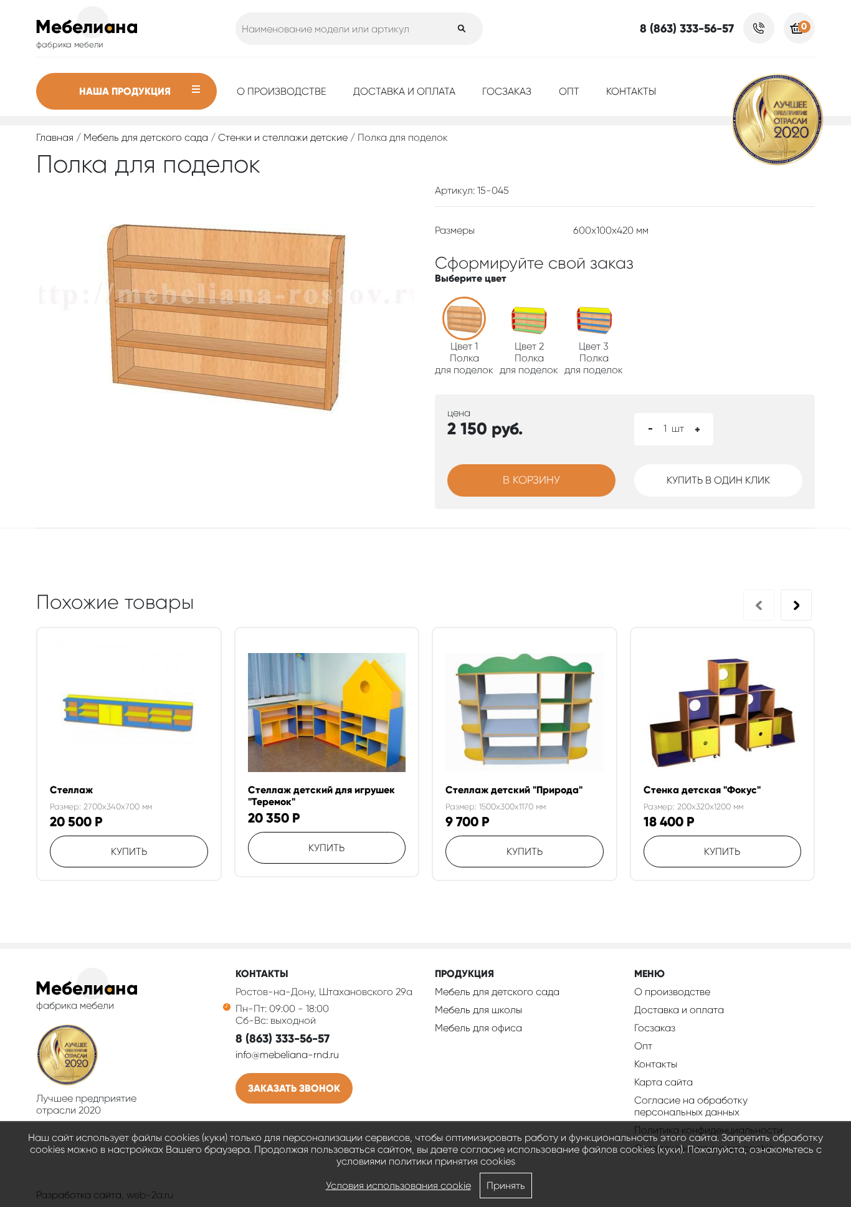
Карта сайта (663, 1082)
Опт (569, 91)
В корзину (531, 480)
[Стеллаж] (129, 712)
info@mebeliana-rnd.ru (287, 1055)
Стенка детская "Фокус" (702, 790)
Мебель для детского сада (145, 137)
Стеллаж (71, 790)
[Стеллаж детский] (524, 712)
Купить (129, 851)
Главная (55, 137)
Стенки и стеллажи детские (283, 137)
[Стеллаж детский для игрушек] (327, 712)
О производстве (281, 91)
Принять (506, 1185)
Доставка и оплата (404, 91)
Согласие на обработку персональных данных (691, 1106)
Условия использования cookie (398, 1185)
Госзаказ (506, 91)
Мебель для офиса (478, 1028)
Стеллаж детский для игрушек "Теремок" (321, 796)
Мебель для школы (478, 1010)
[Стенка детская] (723, 712)
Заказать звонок (294, 1088)
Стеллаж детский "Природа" (513, 790)
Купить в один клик (718, 480)
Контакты (631, 91)
